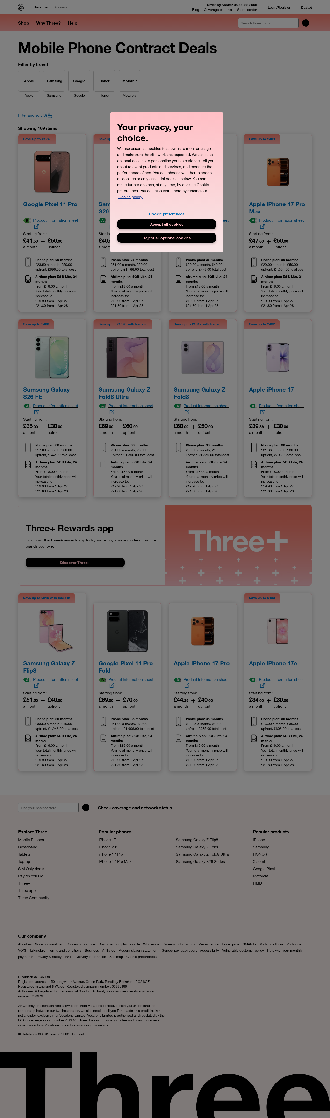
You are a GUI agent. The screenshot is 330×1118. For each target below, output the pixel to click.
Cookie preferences (167, 213)
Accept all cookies (167, 224)
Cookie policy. (130, 197)
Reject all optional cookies (167, 237)
